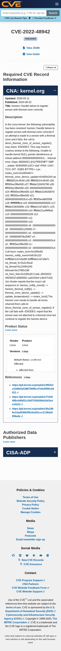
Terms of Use (30, 497)
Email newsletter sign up (30, 539)
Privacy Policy (30, 504)
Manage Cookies (31, 512)
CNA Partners (30, 584)
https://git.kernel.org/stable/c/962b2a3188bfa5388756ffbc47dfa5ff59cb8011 (33, 389)
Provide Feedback (44, 18)
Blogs (30, 532)
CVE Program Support (29, 580)
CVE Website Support (29, 591)
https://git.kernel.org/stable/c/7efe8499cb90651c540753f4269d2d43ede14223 (32, 401)
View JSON (33, 48)
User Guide (33, 54)
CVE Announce (32, 564)
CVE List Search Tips (16, 18)
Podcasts (30, 535)
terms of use (13, 607)
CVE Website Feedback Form (29, 587)
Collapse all (51, 67)
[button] (57, 4)
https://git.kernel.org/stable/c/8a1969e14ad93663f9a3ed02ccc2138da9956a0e (32, 412)
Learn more (11, 330)
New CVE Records (32, 560)
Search (53, 13)
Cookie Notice (30, 508)
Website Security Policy (31, 501)
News (30, 528)
